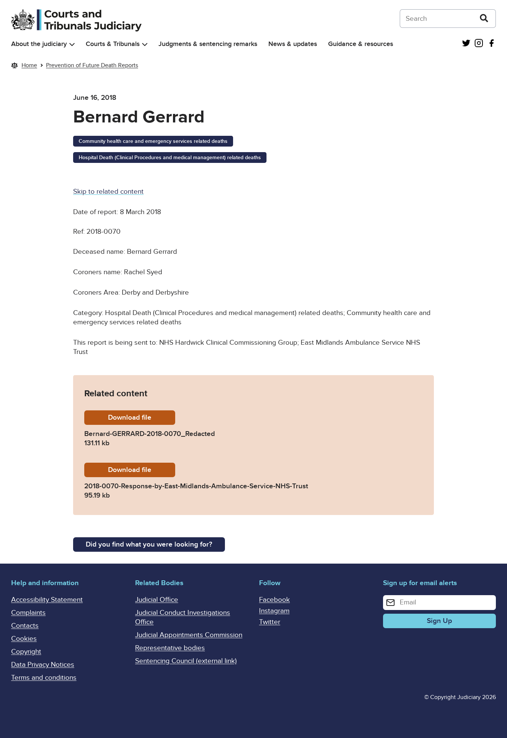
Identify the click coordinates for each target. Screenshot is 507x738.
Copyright (26, 651)
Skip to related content (108, 191)
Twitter (269, 622)
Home (29, 65)
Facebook (274, 600)
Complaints (28, 613)
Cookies (24, 638)
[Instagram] (478, 44)
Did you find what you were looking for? (149, 544)
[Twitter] (466, 44)
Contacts (25, 625)
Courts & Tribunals (113, 44)
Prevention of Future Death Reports (92, 65)
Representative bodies (170, 648)
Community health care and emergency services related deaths (153, 141)
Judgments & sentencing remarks (207, 44)
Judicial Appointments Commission (188, 635)
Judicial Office (156, 600)
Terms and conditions (43, 677)
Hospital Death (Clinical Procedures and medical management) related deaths (170, 157)
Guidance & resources (360, 44)
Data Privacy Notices (42, 664)
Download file (141, 417)
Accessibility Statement (47, 600)
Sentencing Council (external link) (186, 661)
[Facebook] (491, 44)
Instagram (274, 611)
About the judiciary (39, 44)
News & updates (292, 44)
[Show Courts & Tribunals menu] (144, 44)
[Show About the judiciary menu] (72, 44)
